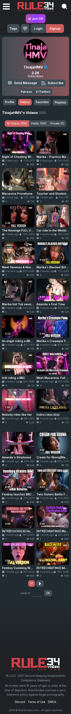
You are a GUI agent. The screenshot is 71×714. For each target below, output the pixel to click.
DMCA (52, 702)
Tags (13, 28)
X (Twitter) (43, 91)
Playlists (60, 102)
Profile (9, 102)
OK (48, 593)
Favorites (42, 102)
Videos (25, 102)
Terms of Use (36, 702)
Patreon (26, 91)
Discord (20, 702)
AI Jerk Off (35, 18)
